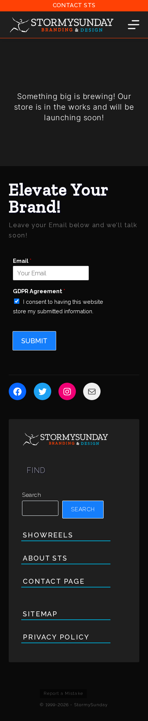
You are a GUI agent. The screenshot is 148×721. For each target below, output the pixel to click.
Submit (34, 341)
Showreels (48, 535)
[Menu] (133, 24)
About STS (45, 558)
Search (31, 495)
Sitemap (40, 614)
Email (22, 261)
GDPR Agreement (39, 291)
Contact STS (74, 5)
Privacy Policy (56, 637)
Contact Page (53, 581)
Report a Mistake (63, 693)
